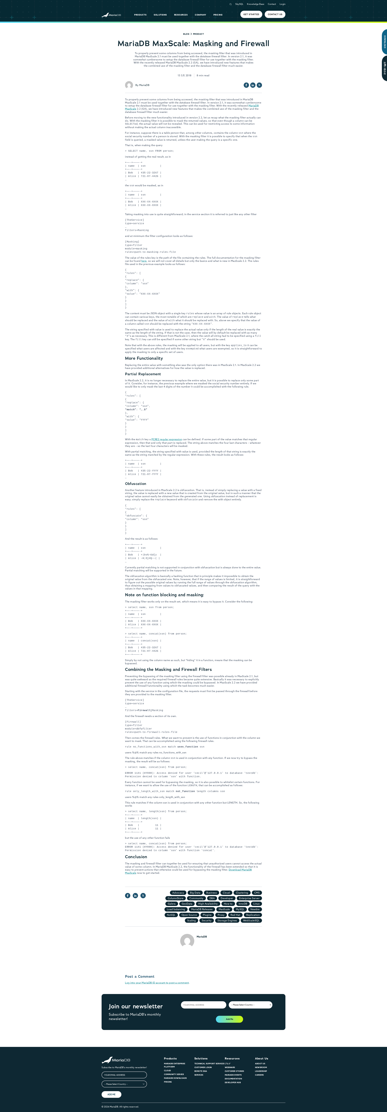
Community (196, 898)
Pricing (168, 1082)
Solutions (201, 1058)
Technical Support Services (209, 1063)
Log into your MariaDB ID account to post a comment (157, 982)
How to (228, 903)
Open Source (189, 914)
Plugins (207, 914)
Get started (251, 14)
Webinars (230, 1067)
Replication (253, 914)
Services (198, 1075)
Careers (259, 1075)
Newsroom (261, 1067)
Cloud (226, 892)
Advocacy (178, 892)
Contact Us (275, 14)
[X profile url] (259, 85)
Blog (186, 34)
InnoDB (243, 903)
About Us (261, 1058)
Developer (227, 898)
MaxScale (224, 909)
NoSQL (171, 914)
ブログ (228, 1063)
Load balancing (176, 909)
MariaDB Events (233, 1075)
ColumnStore (176, 898)
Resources (232, 1058)
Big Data (195, 892)
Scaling (191, 920)
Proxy (221, 914)
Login (283, 4)
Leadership (261, 1071)
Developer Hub (233, 1082)
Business (211, 892)
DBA (212, 898)
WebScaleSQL (251, 920)
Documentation (233, 1079)
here (144, 260)
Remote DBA (200, 1071)
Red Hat (235, 914)
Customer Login (203, 1067)
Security (206, 920)
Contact (272, 4)
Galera (172, 903)
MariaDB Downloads (175, 1078)
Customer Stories (234, 1071)
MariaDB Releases (202, 909)
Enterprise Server (249, 898)
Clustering (242, 892)
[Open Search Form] (230, 4)
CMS (257, 892)
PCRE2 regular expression (166, 439)
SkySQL (239, 4)
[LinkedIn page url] (252, 85)
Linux (256, 903)
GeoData (187, 903)
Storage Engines (227, 920)
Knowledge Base (255, 4)
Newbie (255, 909)
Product (198, 34)
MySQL (240, 909)
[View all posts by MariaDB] (129, 85)
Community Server (174, 1074)
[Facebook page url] (246, 85)
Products (170, 1058)
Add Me (229, 1019)
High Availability (208, 903)
